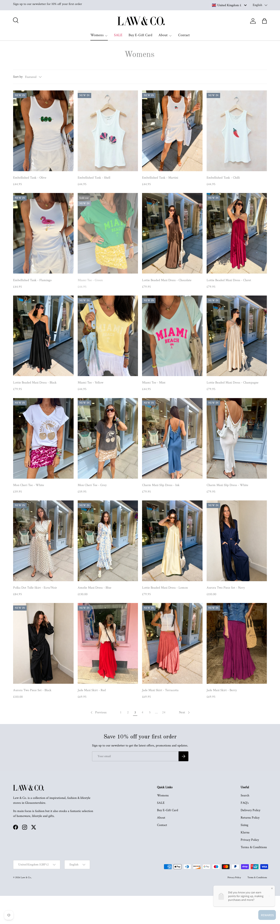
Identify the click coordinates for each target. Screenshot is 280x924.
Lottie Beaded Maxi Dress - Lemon (165, 588)
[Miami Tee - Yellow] (108, 336)
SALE (118, 35)
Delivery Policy (250, 810)
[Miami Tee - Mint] (172, 336)
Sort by (18, 77)
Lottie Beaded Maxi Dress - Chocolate (166, 280)
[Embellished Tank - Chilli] (237, 130)
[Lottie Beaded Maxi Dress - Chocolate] (172, 233)
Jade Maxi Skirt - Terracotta (160, 690)
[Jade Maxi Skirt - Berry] (237, 643)
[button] (264, 20)
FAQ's (245, 803)
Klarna (245, 832)
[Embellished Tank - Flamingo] (43, 233)
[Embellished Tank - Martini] (172, 130)
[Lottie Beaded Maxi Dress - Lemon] (172, 540)
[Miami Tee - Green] (108, 233)
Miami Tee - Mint (153, 382)
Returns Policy (250, 817)
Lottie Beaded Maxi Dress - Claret (229, 280)
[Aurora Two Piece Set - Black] (43, 643)
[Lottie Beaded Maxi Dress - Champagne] (237, 336)
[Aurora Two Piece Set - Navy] (237, 540)
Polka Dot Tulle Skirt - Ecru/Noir (35, 588)
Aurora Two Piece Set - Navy (226, 588)
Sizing (244, 825)
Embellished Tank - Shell (94, 178)
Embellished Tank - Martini (160, 178)
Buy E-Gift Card (140, 35)
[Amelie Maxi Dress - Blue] (108, 540)
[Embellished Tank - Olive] (43, 130)
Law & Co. (26, 877)
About (163, 35)
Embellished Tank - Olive (29, 178)
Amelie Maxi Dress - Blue (94, 588)
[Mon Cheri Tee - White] (43, 438)
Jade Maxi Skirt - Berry (222, 690)
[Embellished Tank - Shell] (108, 130)
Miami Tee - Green (90, 280)
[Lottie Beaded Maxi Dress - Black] (43, 336)
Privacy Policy (250, 840)
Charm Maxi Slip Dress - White (227, 485)
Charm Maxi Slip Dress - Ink (161, 485)
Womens (97, 35)
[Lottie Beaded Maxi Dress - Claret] (237, 233)
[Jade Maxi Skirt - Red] (108, 643)
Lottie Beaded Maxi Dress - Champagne (232, 382)
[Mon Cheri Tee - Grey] (108, 438)
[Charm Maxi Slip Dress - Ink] (172, 438)
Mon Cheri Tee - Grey (92, 485)
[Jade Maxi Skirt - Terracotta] (172, 643)
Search (245, 795)
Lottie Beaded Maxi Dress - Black (35, 382)
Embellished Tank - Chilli (223, 178)
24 (163, 712)
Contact (184, 35)
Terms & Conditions (254, 847)
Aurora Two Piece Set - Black (32, 690)
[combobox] (229, 5)
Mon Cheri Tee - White (28, 485)
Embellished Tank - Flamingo (32, 280)
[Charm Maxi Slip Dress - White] (237, 438)
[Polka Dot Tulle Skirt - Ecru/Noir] (43, 540)
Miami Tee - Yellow (90, 382)
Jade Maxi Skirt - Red (92, 690)
